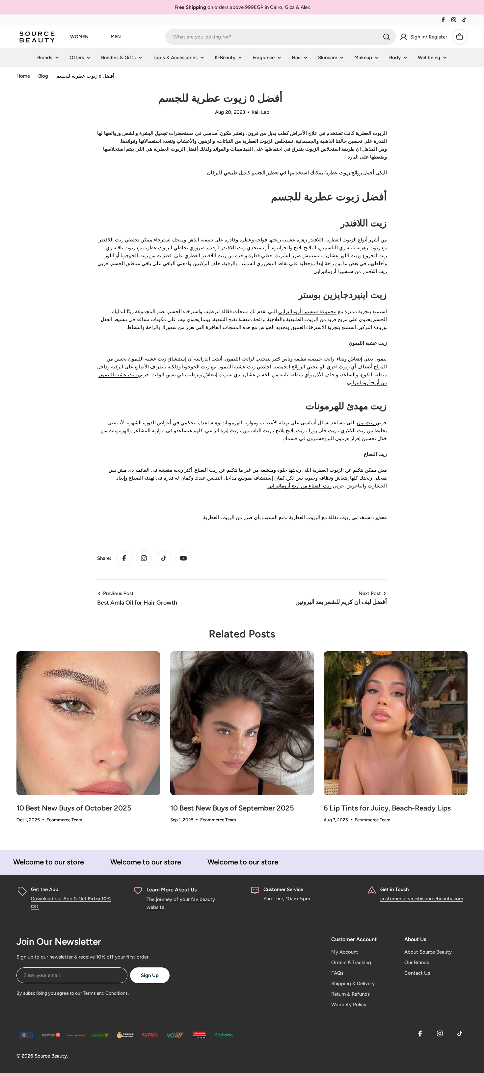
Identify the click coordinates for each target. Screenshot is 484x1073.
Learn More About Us (172, 889)
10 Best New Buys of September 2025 (232, 808)
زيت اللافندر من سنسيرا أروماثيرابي (350, 271)
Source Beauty (51, 1056)
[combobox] (280, 37)
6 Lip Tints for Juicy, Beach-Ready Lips (387, 808)
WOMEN (79, 36)
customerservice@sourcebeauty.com (421, 899)
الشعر (129, 133)
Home (23, 76)
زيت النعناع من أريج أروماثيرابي (299, 486)
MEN (116, 36)
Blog (43, 76)
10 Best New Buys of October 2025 (73, 808)
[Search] (386, 37)
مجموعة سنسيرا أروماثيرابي (307, 311)
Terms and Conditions (105, 993)
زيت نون (366, 423)
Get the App (44, 889)
